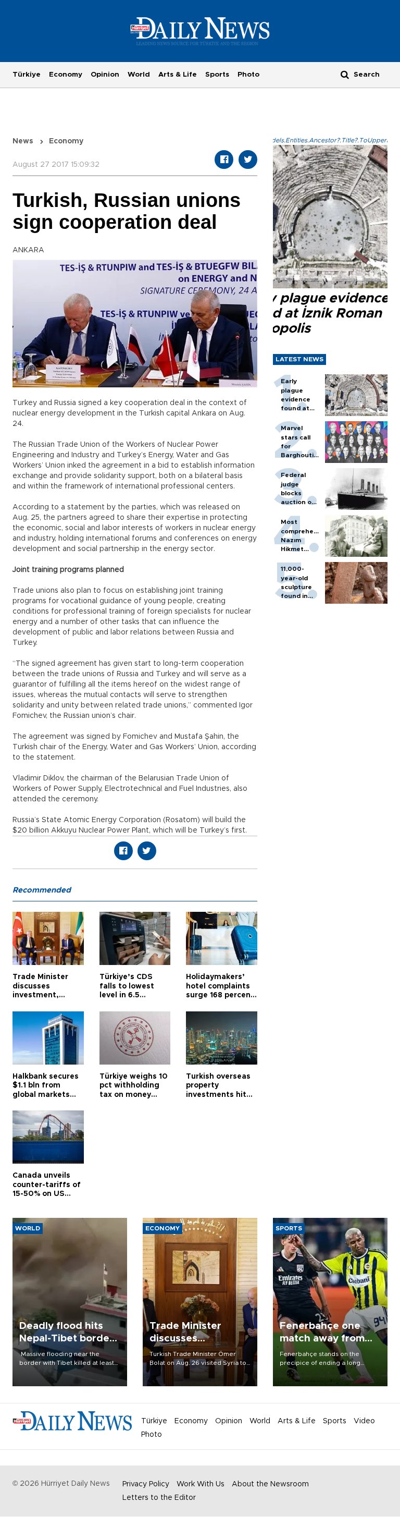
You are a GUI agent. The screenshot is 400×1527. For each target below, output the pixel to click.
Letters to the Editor (159, 1497)
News (22, 141)
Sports (217, 74)
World (139, 74)
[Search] (345, 74)
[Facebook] (224, 159)
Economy (65, 74)
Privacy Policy (145, 1484)
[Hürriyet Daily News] (200, 30)
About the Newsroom (270, 1484)
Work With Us (200, 1484)
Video (364, 1421)
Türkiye (26, 74)
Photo (248, 74)
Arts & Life (177, 74)
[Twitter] (248, 159)
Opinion (105, 74)
